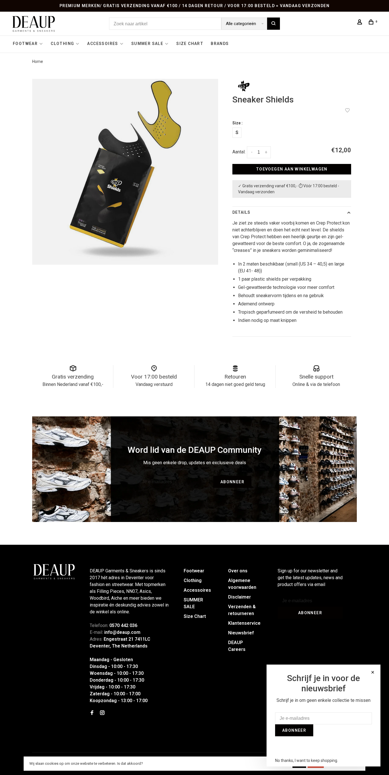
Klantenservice (244, 623)
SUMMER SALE (147, 43)
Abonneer (232, 482)
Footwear (25, 43)
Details (241, 212)
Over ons (237, 570)
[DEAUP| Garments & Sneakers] (53, 572)
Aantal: (238, 152)
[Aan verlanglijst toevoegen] (347, 111)
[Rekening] (360, 22)
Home (37, 61)
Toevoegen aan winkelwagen (291, 169)
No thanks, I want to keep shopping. (306, 760)
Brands (220, 43)
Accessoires (102, 43)
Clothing (62, 43)
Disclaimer (239, 597)
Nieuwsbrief (241, 633)
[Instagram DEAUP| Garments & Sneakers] (102, 713)
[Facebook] (92, 713)
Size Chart (189, 43)
